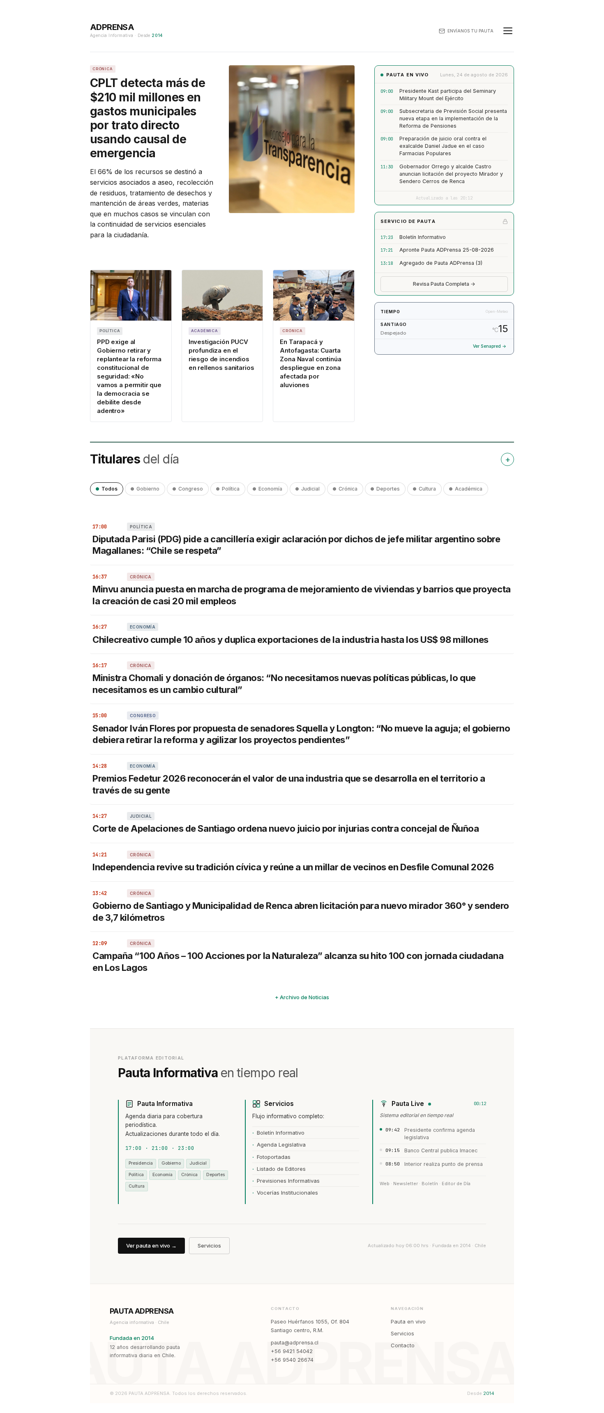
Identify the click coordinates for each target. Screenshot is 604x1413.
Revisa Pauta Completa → (444, 284)
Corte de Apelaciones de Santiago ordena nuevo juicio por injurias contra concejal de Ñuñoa (285, 828)
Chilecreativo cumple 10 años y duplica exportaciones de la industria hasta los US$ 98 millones (290, 639)
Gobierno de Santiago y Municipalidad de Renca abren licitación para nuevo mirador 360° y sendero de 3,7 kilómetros (300, 911)
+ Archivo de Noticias (302, 997)
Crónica (348, 489)
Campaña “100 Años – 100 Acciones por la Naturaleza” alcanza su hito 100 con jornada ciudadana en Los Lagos (297, 961)
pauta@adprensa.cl (294, 1343)
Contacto (403, 1345)
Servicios (209, 1245)
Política (231, 489)
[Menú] (508, 31)
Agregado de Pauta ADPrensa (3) (440, 263)
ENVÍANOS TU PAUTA (470, 30)
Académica (468, 489)
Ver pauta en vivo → (151, 1245)
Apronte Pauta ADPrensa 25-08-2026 (446, 250)
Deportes (388, 489)
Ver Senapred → (489, 346)
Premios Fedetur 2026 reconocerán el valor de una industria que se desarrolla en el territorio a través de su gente (288, 784)
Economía (270, 489)
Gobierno (147, 489)
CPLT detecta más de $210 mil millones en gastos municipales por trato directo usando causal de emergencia (147, 118)
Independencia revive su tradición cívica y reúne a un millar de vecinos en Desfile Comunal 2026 (292, 867)
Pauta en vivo (408, 1321)
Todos (109, 489)
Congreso (190, 489)
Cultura (427, 489)
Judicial (310, 489)
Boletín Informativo (422, 237)
